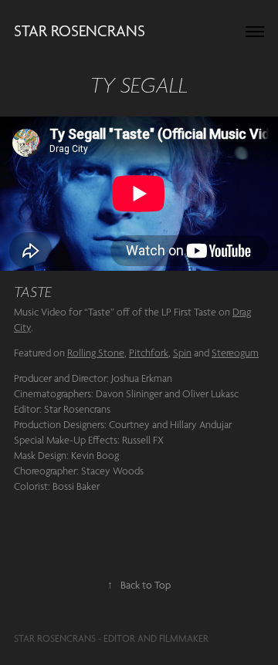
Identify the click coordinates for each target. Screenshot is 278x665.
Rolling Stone (95, 352)
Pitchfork (148, 352)
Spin (182, 352)
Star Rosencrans (79, 31)
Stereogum (235, 352)
